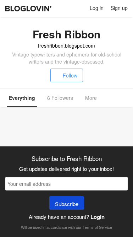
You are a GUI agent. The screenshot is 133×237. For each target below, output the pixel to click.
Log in (97, 7)
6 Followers (60, 97)
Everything (22, 97)
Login (97, 217)
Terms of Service (97, 227)
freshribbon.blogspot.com (66, 45)
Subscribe (66, 204)
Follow (70, 75)
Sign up (119, 7)
